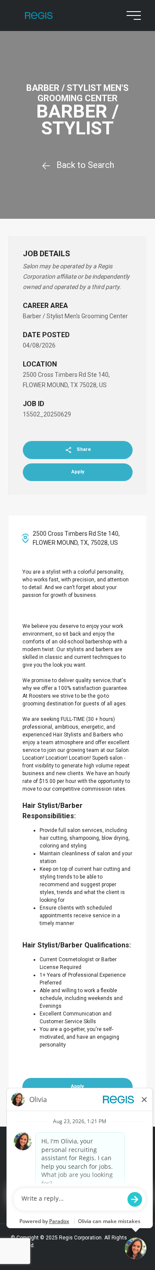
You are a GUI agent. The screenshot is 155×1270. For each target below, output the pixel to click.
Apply (77, 472)
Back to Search (85, 165)
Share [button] (84, 449)
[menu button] (132, 15)
